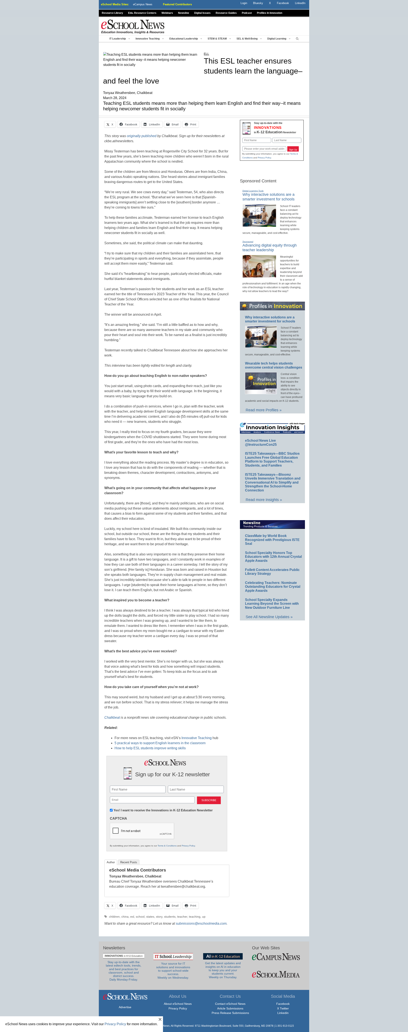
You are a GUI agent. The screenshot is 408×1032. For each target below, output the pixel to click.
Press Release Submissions (230, 1013)
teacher (182, 916)
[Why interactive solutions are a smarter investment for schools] (259, 225)
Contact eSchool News (230, 1003)
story (159, 916)
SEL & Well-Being (247, 38)
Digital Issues (202, 12)
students (170, 916)
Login (244, 3)
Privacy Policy (188, 846)
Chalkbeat (112, 717)
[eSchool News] (133, 26)
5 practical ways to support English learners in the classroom (160, 743)
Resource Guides (226, 12)
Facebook (283, 1003)
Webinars (167, 12)
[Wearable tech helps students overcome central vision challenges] (261, 392)
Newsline (183, 12)
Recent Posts (128, 862)
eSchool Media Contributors (137, 870)
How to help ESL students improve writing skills (150, 748)
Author (111, 862)
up (203, 916)
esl (132, 916)
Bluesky (258, 3)
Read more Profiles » (264, 410)
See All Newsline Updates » (269, 617)
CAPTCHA (118, 818)
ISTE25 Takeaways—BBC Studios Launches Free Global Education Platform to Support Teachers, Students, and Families (272, 459)
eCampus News (142, 4)
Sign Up (293, 149)
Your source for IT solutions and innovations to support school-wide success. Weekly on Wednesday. (173, 970)
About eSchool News (178, 1003)
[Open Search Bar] (297, 38)
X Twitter (283, 1008)
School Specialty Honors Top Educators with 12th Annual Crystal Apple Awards (273, 556)
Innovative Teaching (148, 38)
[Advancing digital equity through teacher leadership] (259, 275)
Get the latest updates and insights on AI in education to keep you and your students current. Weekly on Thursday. (223, 970)
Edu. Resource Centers (142, 12)
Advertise (125, 1007)
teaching (194, 916)
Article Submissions (230, 1008)
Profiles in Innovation (269, 12)
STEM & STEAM (217, 38)
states (150, 916)
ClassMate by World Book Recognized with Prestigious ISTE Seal (272, 539)
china (125, 916)
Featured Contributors (177, 4)
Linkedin (283, 1013)
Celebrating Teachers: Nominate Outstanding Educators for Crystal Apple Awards (272, 586)
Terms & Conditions (167, 846)
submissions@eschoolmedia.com (201, 923)
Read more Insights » (264, 500)
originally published (141, 136)
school (140, 916)
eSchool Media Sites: (115, 4)
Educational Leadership (183, 38)
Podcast (247, 12)
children (114, 916)
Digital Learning (276, 38)
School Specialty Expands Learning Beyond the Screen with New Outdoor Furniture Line (272, 603)
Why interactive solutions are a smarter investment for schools (268, 196)
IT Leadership (117, 38)
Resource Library (112, 12)
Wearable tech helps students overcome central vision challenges (273, 365)
